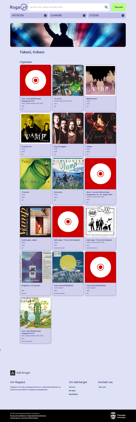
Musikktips (73, 394)
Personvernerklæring (18, 416)
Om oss (72, 387)
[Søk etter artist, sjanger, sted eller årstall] (106, 7)
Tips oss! (118, 7)
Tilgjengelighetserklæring (36, 416)
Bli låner (72, 391)
